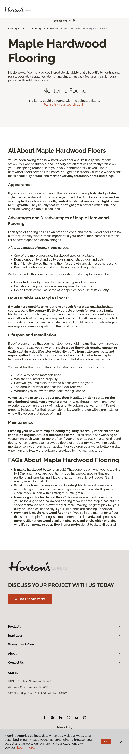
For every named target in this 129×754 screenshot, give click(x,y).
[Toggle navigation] (121, 9)
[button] (63, 20)
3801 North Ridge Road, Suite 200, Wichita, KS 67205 (37, 693)
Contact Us (16, 662)
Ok (106, 741)
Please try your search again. (64, 104)
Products (14, 626)
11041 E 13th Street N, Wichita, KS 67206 (30, 681)
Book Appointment (32, 599)
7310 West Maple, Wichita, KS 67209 (28, 687)
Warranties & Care (21, 644)
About (12, 653)
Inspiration (15, 635)
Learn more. (26, 747)
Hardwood (52, 28)
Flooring (36, 28)
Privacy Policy (64, 727)
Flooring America (17, 28)
